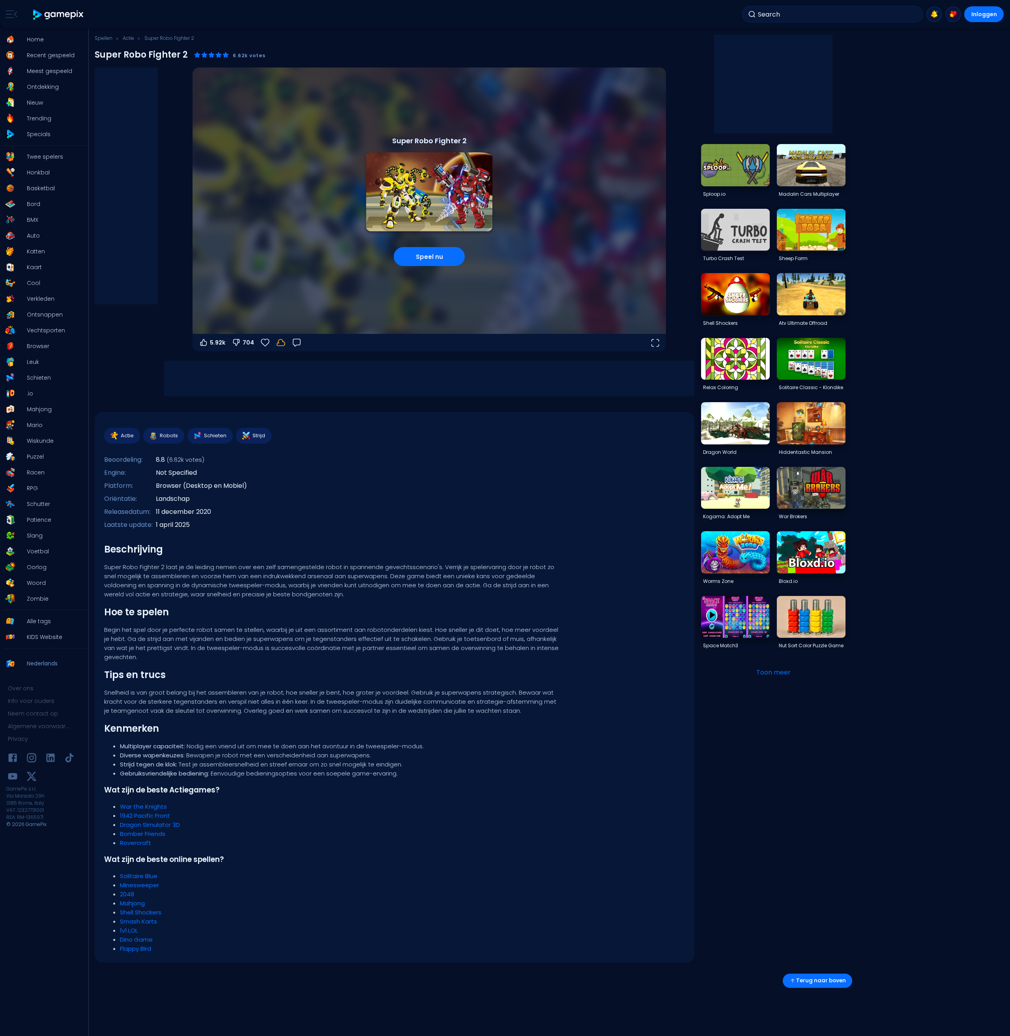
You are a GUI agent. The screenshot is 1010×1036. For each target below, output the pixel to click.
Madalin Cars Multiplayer (809, 194)
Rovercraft (135, 843)
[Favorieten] (953, 14)
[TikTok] (69, 759)
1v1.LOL (129, 930)
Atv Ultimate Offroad (803, 323)
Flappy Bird (135, 948)
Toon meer (773, 672)
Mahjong (132, 903)
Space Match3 (720, 645)
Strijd (258, 435)
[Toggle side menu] (10, 14)
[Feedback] (296, 342)
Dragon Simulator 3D (150, 825)
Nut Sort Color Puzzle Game (811, 645)
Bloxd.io (788, 581)
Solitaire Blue (138, 876)
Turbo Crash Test (723, 258)
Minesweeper (139, 885)
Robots (169, 435)
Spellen (103, 38)
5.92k (217, 343)
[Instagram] (31, 759)
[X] (31, 777)
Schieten (215, 435)
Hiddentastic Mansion (805, 452)
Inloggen (984, 14)
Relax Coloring (720, 387)
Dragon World (720, 452)
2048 (127, 894)
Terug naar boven (821, 980)
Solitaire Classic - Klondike (811, 387)
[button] (42, 39)
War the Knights (143, 806)
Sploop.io (714, 194)
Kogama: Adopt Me (726, 516)
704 (248, 343)
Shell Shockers (140, 912)
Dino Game (136, 939)
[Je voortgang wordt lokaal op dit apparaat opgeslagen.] (281, 342)
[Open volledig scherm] (655, 342)
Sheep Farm (793, 258)
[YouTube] (12, 777)
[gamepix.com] (58, 14)
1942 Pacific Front (145, 815)
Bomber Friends (142, 834)
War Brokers (793, 516)
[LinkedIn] (50, 759)
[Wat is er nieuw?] (934, 14)
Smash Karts (138, 921)
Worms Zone (718, 581)
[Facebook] (12, 759)
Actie (128, 38)
